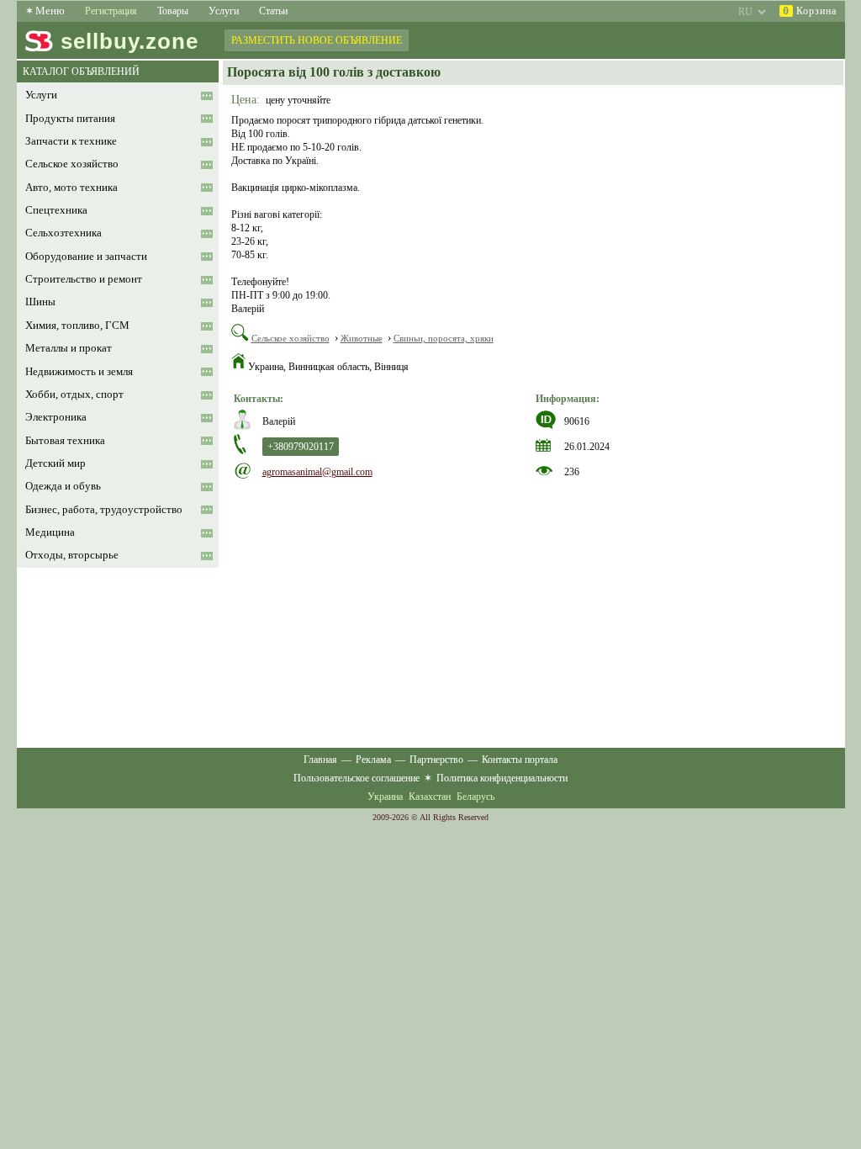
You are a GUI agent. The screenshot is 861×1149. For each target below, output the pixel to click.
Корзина (810, 11)
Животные (362, 338)
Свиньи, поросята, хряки (444, 338)
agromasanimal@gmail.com (317, 472)
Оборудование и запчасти (86, 256)
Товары (172, 11)
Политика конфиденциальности (502, 778)
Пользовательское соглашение (356, 778)
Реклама (373, 759)
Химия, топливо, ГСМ (77, 325)
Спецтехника (56, 210)
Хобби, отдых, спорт (74, 394)
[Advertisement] (533, 605)
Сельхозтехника (63, 233)
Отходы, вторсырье (72, 555)
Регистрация (111, 11)
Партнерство (436, 759)
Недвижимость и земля (79, 372)
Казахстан (430, 796)
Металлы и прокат (68, 348)
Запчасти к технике (71, 141)
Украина (385, 796)
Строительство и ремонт (83, 279)
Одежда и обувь (63, 486)
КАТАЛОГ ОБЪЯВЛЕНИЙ (81, 71)
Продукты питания (70, 118)
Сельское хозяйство (72, 164)
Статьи (273, 11)
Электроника (56, 417)
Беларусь (475, 796)
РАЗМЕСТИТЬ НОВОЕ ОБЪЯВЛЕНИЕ (316, 40)
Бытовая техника (65, 441)
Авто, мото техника (71, 187)
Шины (40, 302)
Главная (320, 759)
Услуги (224, 11)
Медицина (50, 532)
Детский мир (55, 463)
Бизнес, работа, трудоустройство (103, 510)
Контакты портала (519, 759)
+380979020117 (300, 447)
